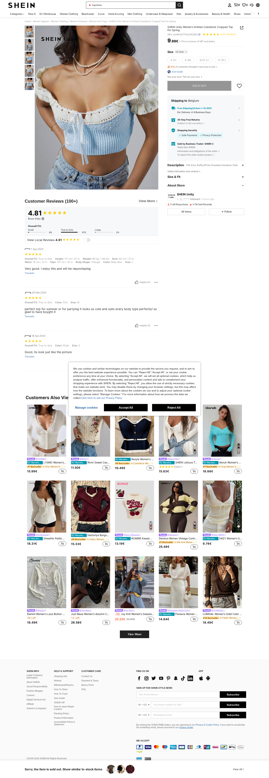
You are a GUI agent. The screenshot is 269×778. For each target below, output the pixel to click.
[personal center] (229, 5)
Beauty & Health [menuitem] (221, 13)
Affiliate (30, 704)
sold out (199, 85)
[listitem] (47, 439)
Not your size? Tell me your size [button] (183, 77)
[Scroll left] (254, 13)
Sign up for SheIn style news (154, 688)
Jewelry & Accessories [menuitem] (196, 13)
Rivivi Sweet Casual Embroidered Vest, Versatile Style (91, 462)
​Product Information (63, 718)
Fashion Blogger (35, 691)
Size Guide (59, 698)
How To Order (61, 689)
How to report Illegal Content (64, 707)
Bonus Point (87, 685)
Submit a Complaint (36, 708)
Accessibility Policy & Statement (64, 723)
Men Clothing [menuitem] (135, 13)
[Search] (179, 5)
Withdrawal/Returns (64, 685)
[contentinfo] (191, 749)
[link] (237, 5)
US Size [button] (179, 51)
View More (134, 634)
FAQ (83, 689)
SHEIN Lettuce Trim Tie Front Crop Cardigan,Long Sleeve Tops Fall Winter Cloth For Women (178, 462)
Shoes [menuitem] (237, 13)
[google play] (208, 680)
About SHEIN (33, 682)
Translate (29, 273)
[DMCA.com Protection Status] (148, 758)
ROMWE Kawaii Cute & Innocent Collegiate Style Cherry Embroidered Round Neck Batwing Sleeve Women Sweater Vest (134, 538)
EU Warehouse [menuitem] (48, 13)
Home (28, 21)
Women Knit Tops (98, 21)
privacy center (186, 727)
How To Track (61, 694)
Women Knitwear (78, 21)
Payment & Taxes (90, 680)
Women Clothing (59, 21)
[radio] (173, 60)
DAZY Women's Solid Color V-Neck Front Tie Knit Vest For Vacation (222, 538)
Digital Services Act (36, 699)
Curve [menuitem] (101, 13)
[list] (165, 678)
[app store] (201, 680)
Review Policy (34, 218)
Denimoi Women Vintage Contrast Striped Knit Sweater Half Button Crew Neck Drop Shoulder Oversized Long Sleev (178, 538)
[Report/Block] (156, 282)
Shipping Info (60, 676)
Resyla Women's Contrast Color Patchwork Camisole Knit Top (134, 459)
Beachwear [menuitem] (88, 13)
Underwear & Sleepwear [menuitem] (159, 13)
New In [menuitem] (32, 13)
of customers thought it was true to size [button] (193, 66)
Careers (31, 695)
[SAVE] (239, 86)
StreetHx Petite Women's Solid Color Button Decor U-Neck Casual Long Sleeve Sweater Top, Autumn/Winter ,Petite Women (47, 538)
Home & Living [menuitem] (116, 13)
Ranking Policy (61, 713)
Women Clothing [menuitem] (69, 13)
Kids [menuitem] (179, 13)
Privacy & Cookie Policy (207, 725)
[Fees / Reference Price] (180, 41)
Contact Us (86, 676)
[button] (251, 5)
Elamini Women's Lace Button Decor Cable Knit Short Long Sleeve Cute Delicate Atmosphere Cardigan (46, 614)
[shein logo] (21, 5)
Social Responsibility (37, 686)
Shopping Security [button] (187, 130)
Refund (57, 680)
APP (201, 671)
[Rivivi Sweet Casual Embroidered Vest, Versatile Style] (90, 431)
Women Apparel (41, 21)
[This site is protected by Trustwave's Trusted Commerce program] (139, 758)
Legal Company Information (34, 676)
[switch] (87, 240)
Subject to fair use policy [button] (190, 123)
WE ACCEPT (143, 741)
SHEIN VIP (59, 702)
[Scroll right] (258, 13)
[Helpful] (136, 282)
